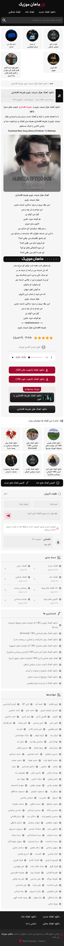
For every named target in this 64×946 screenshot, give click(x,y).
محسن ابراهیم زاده (50, 816)
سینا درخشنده (51, 841)
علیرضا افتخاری (25, 107)
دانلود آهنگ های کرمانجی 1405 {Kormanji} (39, 633)
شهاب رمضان (34, 822)
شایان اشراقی (16, 822)
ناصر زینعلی (53, 779)
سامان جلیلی (18, 847)
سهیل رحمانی (52, 847)
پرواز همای (38, 747)
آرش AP (25, 704)
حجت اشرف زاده (51, 760)
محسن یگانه (52, 810)
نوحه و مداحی (20, 599)
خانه (51, 83)
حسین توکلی (22, 747)
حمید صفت (16, 760)
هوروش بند (20, 772)
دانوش (44, 766)
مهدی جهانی (35, 785)
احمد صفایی (14, 710)
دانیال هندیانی (28, 766)
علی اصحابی (21, 885)
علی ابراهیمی (52, 891)
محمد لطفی (35, 804)
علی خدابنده (52, 885)
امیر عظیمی (53, 729)
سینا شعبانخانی (34, 835)
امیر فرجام (7, 723)
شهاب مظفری (52, 822)
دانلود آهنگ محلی (51, 924)
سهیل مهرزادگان (15, 841)
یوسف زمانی (52, 772)
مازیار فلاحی (15, 816)
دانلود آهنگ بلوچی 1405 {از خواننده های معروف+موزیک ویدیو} (33, 625)
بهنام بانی (53, 741)
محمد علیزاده (18, 804)
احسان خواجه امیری (49, 710)
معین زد (42, 797)
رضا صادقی (53, 897)
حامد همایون (33, 754)
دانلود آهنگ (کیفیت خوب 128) (30, 379)
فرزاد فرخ (54, 866)
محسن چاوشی (14, 810)
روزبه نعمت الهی (20, 897)
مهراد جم (21, 779)
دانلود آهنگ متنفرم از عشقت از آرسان (42, 670)
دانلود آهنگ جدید (47, 12)
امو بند (19, 729)
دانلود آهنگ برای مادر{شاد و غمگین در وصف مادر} (36, 639)
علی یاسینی (35, 878)
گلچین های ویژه (51, 599)
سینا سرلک (16, 835)
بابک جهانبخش (22, 735)
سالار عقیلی (35, 847)
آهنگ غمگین (15, 12)
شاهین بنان (52, 829)
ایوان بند (54, 735)
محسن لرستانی (33, 810)
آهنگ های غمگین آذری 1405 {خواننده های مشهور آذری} (33, 658)
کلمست (38, 854)
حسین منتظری (51, 754)
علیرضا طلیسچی (17, 872)
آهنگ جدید (39, 99)
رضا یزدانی (19, 891)
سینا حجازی (52, 835)
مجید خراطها (52, 804)
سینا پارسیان (33, 841)
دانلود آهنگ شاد (28, 917)
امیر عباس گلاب (35, 729)
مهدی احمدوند (17, 785)
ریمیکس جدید (20, 588)
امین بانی (54, 723)
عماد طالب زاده (37, 866)
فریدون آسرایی (51, 860)
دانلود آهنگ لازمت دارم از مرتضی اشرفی (40, 664)
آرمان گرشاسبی (9, 704)
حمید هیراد (32, 760)
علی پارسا (37, 885)
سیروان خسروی (15, 829)
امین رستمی (38, 723)
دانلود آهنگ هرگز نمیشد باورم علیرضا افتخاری (32, 92)
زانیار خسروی (35, 891)
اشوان (55, 716)
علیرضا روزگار (52, 878)
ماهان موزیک (32, 5)
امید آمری (26, 716)
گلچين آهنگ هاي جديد (14, 483)
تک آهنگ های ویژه (49, 588)
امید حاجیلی (10, 716)
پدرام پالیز (53, 747)
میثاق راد (54, 791)
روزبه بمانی (53, 903)
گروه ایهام (39, 735)
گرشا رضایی (53, 854)
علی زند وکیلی (18, 878)
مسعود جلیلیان (37, 791)
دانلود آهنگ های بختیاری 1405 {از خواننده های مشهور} (33, 645)
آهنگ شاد (29, 12)
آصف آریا (39, 704)
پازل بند (20, 741)
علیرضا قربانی (52, 872)
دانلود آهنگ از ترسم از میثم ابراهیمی (42, 683)
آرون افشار (53, 704)
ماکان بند (31, 816)
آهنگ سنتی (22, 566)
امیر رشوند (22, 723)
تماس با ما (31, 924)
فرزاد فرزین (18, 860)
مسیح (55, 797)
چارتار (55, 766)
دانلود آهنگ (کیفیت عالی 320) (30, 370)
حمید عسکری (15, 754)
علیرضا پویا (35, 872)
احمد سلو (30, 710)
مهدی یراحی (52, 785)
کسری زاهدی (23, 854)
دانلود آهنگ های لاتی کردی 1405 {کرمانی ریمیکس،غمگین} (32, 652)
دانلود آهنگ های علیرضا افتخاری (32, 409)
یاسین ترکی (36, 772)
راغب (13, 766)
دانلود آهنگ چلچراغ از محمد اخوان (43, 677)
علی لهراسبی (19, 866)
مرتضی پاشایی (26, 797)
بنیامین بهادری (36, 741)
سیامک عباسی (35, 829)
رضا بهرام (38, 897)
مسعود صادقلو (17, 791)
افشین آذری (41, 716)
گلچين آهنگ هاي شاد (45, 483)
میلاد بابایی (36, 779)
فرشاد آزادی (34, 860)
